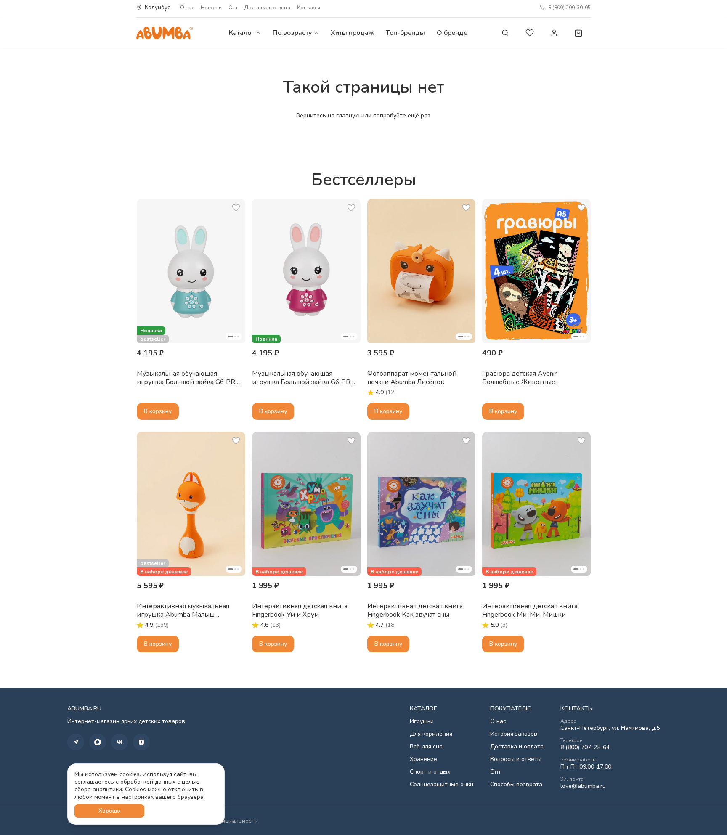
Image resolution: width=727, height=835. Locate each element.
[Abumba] (164, 33)
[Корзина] (578, 33)
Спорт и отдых (430, 772)
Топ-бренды (405, 32)
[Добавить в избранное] (236, 208)
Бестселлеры (363, 179)
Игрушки (422, 721)
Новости (211, 7)
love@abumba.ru (583, 786)
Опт (233, 7)
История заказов (513, 734)
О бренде (452, 32)
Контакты (308, 7)
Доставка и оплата (267, 7)
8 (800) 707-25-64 (585, 747)
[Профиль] (554, 33)
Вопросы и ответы (515, 759)
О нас (187, 7)
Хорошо (109, 811)
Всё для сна (426, 746)
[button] (191, 271)
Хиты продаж (352, 32)
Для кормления (431, 734)
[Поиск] (505, 33)
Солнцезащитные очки (441, 784)
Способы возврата (516, 784)
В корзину (158, 411)
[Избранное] (529, 33)
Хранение (423, 759)
